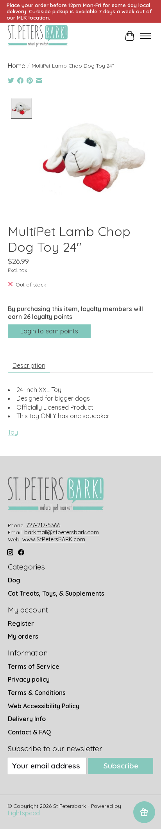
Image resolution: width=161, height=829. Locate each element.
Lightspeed (24, 813)
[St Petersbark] (38, 36)
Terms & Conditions (37, 693)
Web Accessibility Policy (43, 706)
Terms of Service (33, 666)
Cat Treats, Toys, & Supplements (56, 593)
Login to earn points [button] (49, 331)
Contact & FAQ (29, 732)
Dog (14, 580)
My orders (23, 636)
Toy (13, 432)
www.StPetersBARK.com (53, 539)
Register (21, 623)
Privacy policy (29, 679)
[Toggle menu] (145, 36)
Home (16, 66)
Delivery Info (27, 719)
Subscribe (121, 765)
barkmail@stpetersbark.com (61, 532)
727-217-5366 (43, 525)
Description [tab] (29, 365)
